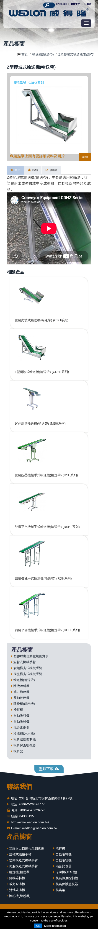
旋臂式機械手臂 (24, 662)
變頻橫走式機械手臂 (27, 668)
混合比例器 (21, 727)
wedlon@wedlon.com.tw (39, 828)
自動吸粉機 (21, 721)
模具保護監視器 (24, 745)
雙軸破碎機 (21, 698)
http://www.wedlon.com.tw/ (30, 822)
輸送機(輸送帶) (24, 680)
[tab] (15, 170)
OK (38, 925)
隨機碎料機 (21, 686)
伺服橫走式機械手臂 (27, 674)
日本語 (87, 4)
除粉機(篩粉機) (24, 703)
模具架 (18, 751)
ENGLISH (61, 4)
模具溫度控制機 (24, 739)
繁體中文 (75, 4)
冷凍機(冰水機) (24, 733)
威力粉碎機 (21, 692)
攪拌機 (18, 709)
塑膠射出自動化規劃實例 (31, 656)
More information (55, 925)
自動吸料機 (21, 715)
